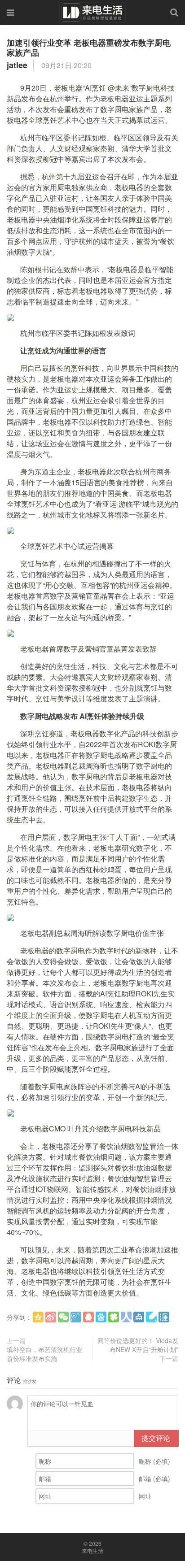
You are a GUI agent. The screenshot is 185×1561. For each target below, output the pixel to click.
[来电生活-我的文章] (92, 11)
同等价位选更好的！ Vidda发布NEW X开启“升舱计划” (137, 1345)
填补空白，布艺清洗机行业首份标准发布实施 (44, 1354)
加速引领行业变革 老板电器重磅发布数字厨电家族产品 (89, 47)
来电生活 (92, 1550)
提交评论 (155, 1438)
